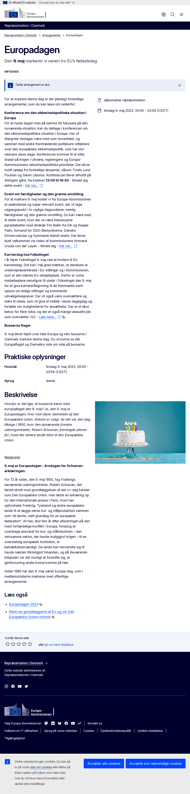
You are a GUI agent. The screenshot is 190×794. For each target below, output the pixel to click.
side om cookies (41, 767)
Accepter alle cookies (103, 763)
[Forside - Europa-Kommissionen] (27, 13)
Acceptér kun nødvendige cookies (155, 763)
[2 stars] (10, 643)
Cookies (88, 731)
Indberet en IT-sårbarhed (21, 731)
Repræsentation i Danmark (20, 35)
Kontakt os (95, 723)
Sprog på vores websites (60, 731)
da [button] (164, 14)
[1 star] (7, 643)
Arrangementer (51, 35)
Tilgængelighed (14, 738)
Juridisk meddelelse (150, 731)
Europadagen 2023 (23, 604)
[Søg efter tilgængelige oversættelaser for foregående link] (63, 317)
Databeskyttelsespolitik (115, 731)
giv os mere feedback (59, 644)
